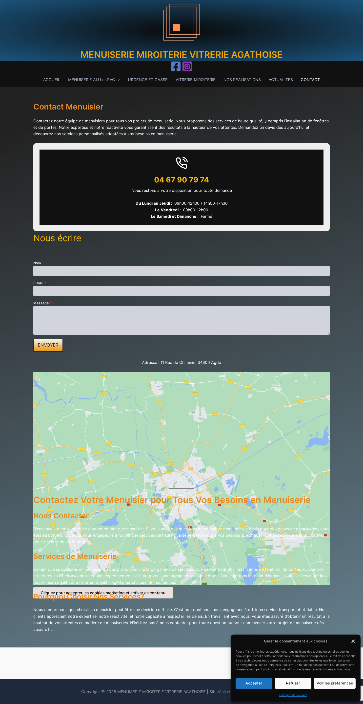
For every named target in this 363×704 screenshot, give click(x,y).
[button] (353, 641)
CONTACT (310, 79)
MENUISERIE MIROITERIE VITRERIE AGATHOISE (181, 54)
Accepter (253, 683)
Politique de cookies (293, 695)
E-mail (39, 283)
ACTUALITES (281, 79)
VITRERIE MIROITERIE (196, 79)
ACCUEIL (51, 79)
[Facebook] (175, 66)
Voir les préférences (335, 683)
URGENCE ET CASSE (148, 79)
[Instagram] (187, 66)
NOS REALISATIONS (242, 79)
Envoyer (48, 345)
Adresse (149, 362)
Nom (37, 263)
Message (42, 303)
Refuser (293, 683)
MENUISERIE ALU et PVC (91, 79)
